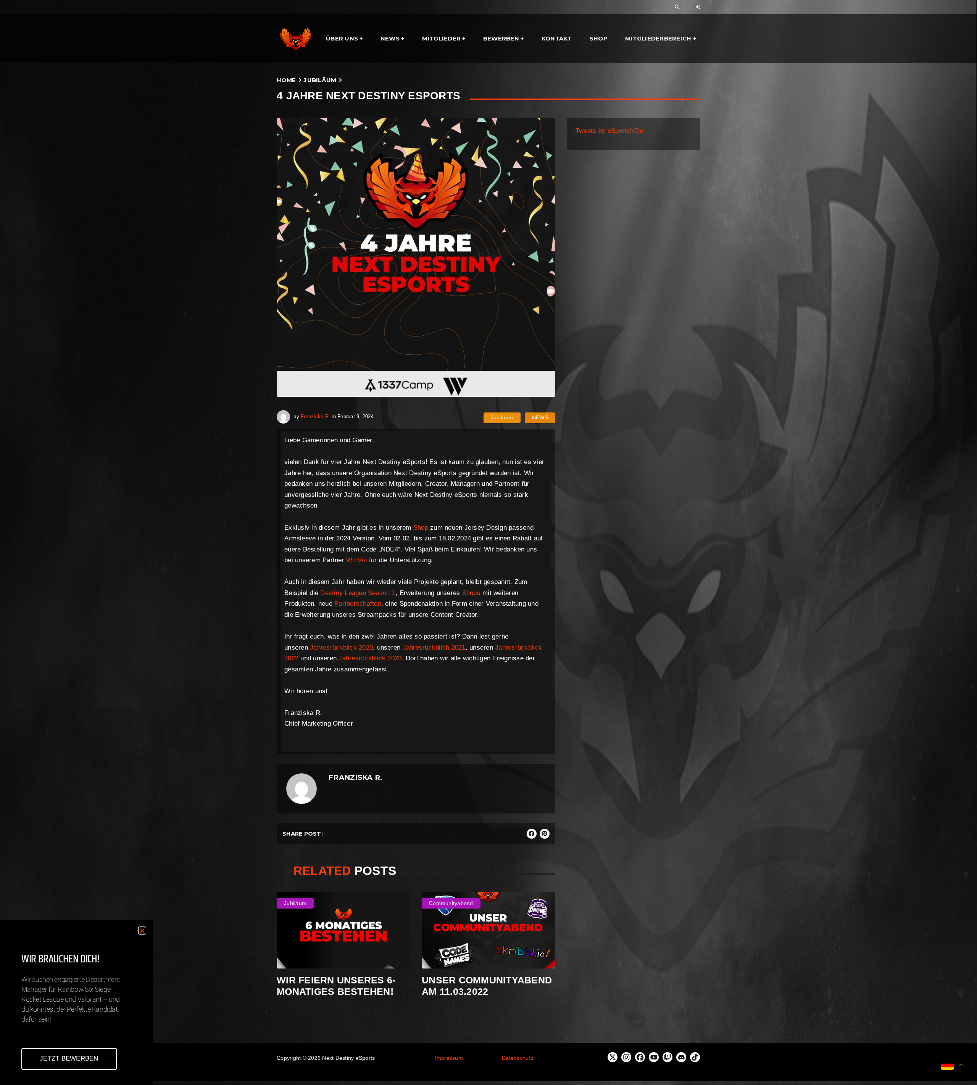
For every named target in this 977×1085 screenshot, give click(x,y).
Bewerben (501, 38)
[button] (142, 930)
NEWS (540, 417)
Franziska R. (315, 416)
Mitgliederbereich (658, 38)
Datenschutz (517, 1058)
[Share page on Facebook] (532, 834)
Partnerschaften (357, 603)
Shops (471, 593)
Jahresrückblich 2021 (434, 647)
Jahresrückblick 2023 (370, 658)
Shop (599, 38)
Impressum (449, 1058)
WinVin (356, 560)
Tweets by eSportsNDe (609, 130)
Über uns (342, 38)
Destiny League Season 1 (357, 593)
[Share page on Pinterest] (545, 834)
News (390, 38)
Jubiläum (320, 80)
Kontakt (557, 38)
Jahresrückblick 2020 (341, 647)
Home (286, 80)
